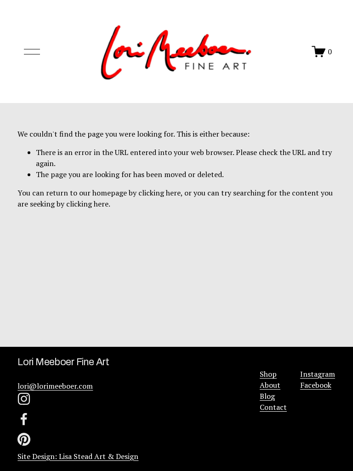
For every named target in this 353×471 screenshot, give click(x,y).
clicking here (159, 193)
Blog (267, 396)
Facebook (315, 385)
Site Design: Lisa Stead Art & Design (77, 456)
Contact (273, 407)
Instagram (317, 374)
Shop (268, 374)
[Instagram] (23, 398)
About (270, 385)
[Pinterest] (23, 439)
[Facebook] (23, 419)
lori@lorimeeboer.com (55, 386)
